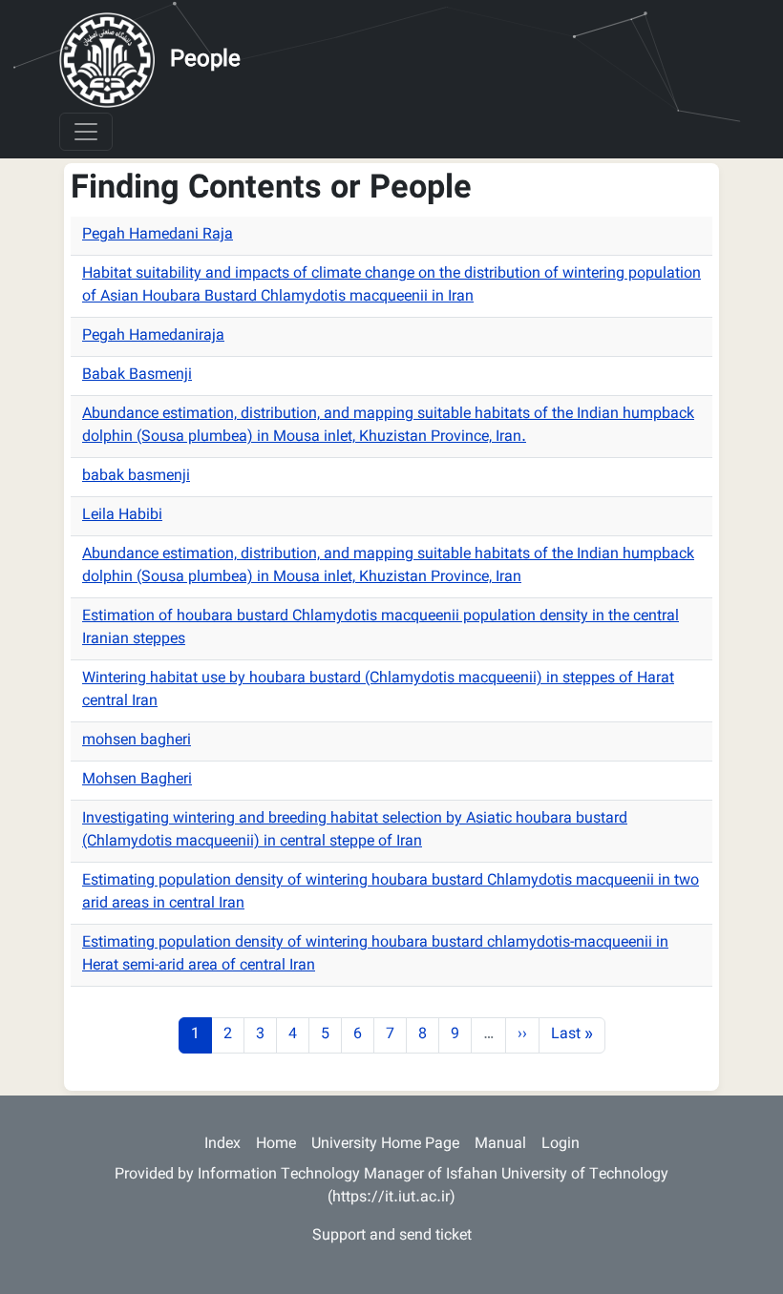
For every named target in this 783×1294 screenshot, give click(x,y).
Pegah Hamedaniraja (153, 336)
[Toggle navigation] (86, 132)
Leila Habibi (122, 516)
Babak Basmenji (137, 375)
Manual (500, 1145)
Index (222, 1145)
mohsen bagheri (136, 741)
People (205, 60)
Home (276, 1145)
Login (560, 1145)
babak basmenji (136, 477)
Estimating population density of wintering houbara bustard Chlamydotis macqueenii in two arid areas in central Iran (390, 892)
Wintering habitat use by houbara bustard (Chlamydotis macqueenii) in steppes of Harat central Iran (378, 690)
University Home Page (385, 1145)
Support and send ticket (392, 1236)
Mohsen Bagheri (137, 780)
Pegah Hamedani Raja (157, 235)
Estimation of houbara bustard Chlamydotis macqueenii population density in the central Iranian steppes (380, 628)
